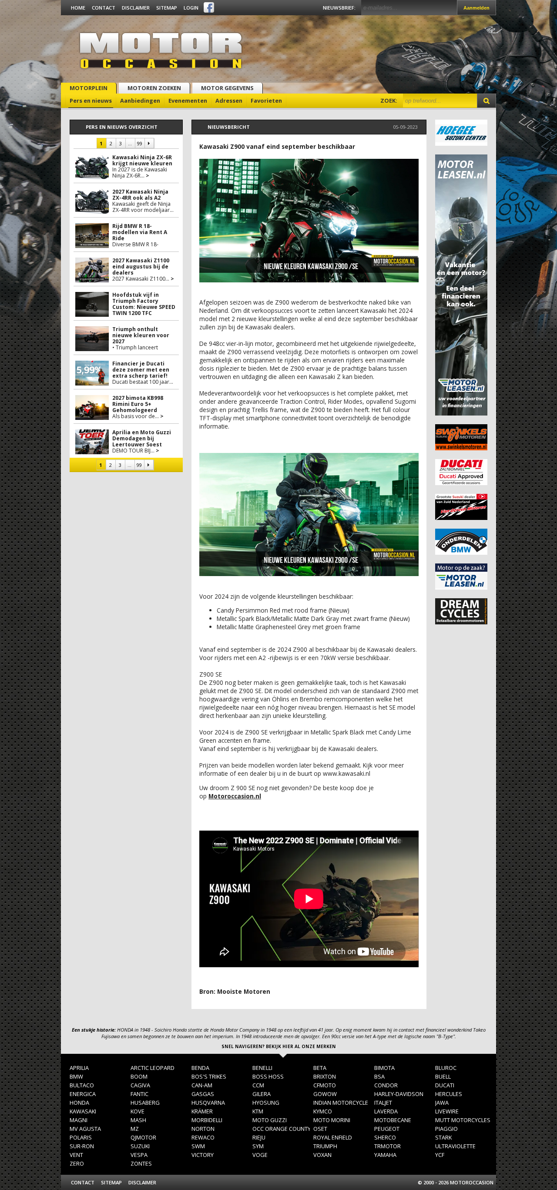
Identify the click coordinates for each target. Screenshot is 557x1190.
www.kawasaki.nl (346, 773)
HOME (78, 7)
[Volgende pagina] (149, 143)
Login (191, 7)
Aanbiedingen (140, 100)
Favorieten (266, 100)
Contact (103, 7)
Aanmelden (476, 7)
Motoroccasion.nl (234, 796)
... (130, 143)
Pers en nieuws (91, 100)
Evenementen (187, 100)
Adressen (228, 100)
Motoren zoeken (154, 88)
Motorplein (88, 88)
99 (139, 143)
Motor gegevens (227, 88)
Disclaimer (136, 7)
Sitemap (166, 7)
